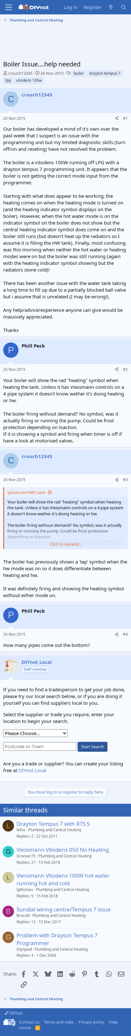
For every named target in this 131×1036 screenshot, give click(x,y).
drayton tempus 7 (105, 73)
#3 (125, 479)
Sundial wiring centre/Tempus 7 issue (64, 909)
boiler (79, 73)
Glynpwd (24, 949)
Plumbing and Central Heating (54, 830)
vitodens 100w (29, 80)
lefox (21, 830)
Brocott (23, 915)
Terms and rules (59, 1022)
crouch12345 (20, 73)
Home (25, 1028)
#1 (125, 118)
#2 (125, 369)
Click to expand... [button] (66, 544)
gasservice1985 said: (26, 492)
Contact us (29, 1022)
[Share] (117, 118)
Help (113, 1022)
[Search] (123, 7)
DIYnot (16, 1013)
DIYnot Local (32, 770)
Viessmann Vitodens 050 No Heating (63, 849)
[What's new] (111, 7)
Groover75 (26, 856)
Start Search (92, 746)
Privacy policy (91, 1022)
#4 (125, 634)
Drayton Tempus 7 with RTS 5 (53, 823)
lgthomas (25, 889)
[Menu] (8, 7)
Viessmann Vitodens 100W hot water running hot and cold (63, 879)
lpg (8, 80)
